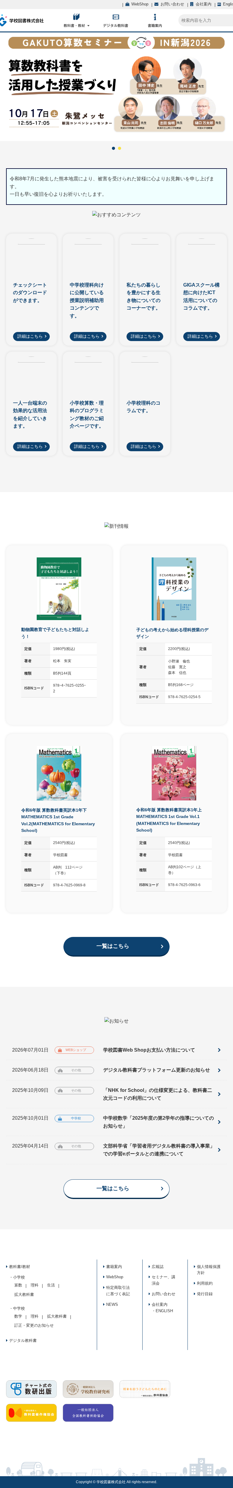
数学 (18, 1316)
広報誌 (158, 1266)
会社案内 (159, 1304)
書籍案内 (114, 1266)
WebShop (114, 1277)
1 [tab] (113, 149)
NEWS (112, 1304)
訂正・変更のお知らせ (34, 1325)
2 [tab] (119, 149)
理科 (35, 1285)
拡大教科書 (24, 1294)
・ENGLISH (162, 1311)
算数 (18, 1285)
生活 (51, 1285)
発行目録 (205, 1294)
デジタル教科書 (23, 1340)
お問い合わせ (163, 1294)
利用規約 (205, 1283)
